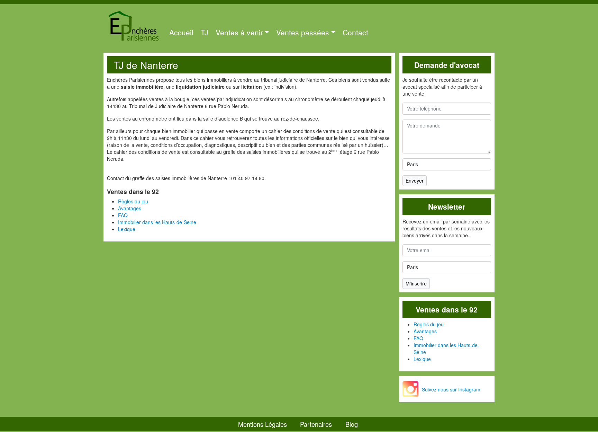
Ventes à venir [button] (239, 32)
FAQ (123, 215)
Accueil (181, 32)
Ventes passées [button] (302, 32)
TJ (204, 32)
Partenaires (316, 424)
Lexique (126, 229)
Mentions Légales (262, 424)
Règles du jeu (133, 201)
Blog (351, 424)
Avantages (129, 208)
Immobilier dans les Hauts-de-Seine (157, 222)
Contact (355, 32)
